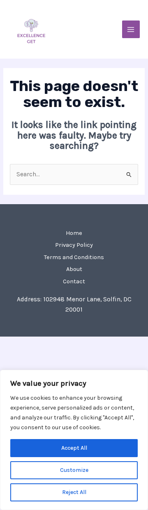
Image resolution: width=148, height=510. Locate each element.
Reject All (74, 492)
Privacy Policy (74, 244)
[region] (74, 440)
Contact (74, 281)
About (74, 269)
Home (74, 233)
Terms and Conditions (74, 257)
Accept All (74, 447)
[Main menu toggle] (131, 29)
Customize (74, 470)
